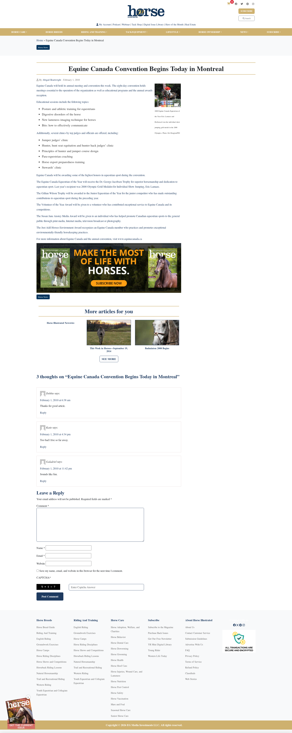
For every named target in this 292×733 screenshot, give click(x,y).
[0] (228, 3)
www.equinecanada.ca (130, 239)
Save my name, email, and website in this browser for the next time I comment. (81, 570)
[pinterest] (247, 3)
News (243, 31)
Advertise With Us (194, 644)
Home (39, 40)
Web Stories (191, 679)
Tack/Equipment (136, 31)
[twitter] (242, 3)
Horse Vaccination (119, 698)
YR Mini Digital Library (160, 644)
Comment (42, 506)
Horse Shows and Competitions (51, 661)
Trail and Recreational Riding (50, 679)
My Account (104, 24)
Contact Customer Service (197, 633)
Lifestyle (172, 31)
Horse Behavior (118, 637)
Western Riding (43, 684)
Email (40, 555)
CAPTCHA (43, 577)
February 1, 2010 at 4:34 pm (55, 434)
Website (40, 563)
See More (109, 359)
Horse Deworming (119, 648)
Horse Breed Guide (45, 627)
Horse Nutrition (118, 681)
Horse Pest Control (120, 687)
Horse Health (117, 660)
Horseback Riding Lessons (49, 667)
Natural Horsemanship (47, 673)
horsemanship (151, 181)
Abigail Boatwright (52, 79)
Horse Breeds (54, 31)
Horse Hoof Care (119, 665)
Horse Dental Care (119, 642)
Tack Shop (137, 24)
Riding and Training (93, 31)
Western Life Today (157, 656)
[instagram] (253, 3)
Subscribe (246, 11)
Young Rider (154, 650)
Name (40, 548)
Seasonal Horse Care (120, 710)
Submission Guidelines (196, 638)
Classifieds (190, 673)
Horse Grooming (119, 654)
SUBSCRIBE (273, 31)
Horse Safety (117, 692)
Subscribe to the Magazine (160, 627)
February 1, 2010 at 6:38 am (55, 400)
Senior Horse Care (119, 715)
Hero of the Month (174, 24)
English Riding (43, 638)
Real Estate (190, 24)
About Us (189, 627)
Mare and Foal (118, 704)
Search (248, 18)
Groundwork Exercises (47, 644)
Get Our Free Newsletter (160, 638)
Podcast (116, 24)
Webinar (126, 24)
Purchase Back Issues (158, 633)
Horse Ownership (209, 31)
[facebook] (236, 3)
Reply (43, 412)
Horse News (43, 47)
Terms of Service (193, 661)
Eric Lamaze (152, 186)
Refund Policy (192, 667)
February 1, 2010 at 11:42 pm (56, 468)
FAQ (187, 650)
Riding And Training (46, 633)
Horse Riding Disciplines (48, 656)
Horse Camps (42, 650)
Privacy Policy (192, 656)
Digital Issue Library (154, 24)
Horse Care (18, 31)
